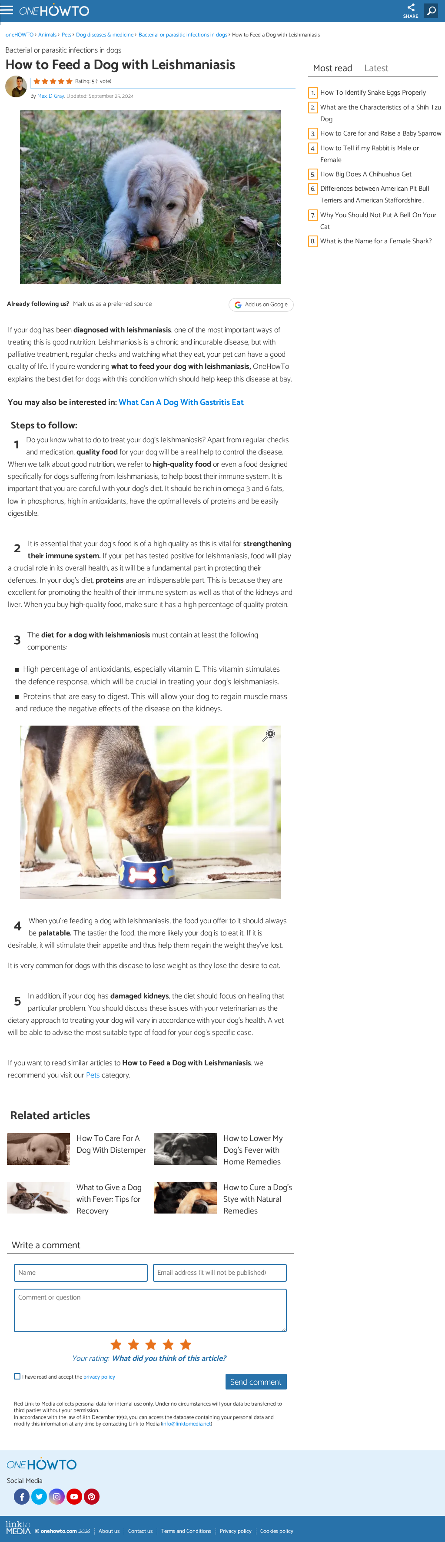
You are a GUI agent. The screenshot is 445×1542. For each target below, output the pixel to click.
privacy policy (99, 1377)
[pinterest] (92, 1496)
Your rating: (90, 1359)
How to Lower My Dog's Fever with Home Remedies (253, 1150)
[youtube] (74, 1496)
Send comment (256, 1382)
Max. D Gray (50, 96)
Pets (66, 35)
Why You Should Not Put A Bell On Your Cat (378, 221)
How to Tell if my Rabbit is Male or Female (369, 154)
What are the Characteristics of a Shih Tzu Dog (380, 113)
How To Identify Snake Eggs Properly (373, 93)
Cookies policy (276, 1531)
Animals (47, 35)
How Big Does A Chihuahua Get (366, 174)
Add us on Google (266, 305)
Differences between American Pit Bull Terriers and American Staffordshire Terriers (374, 194)
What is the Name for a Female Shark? (376, 241)
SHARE (410, 16)
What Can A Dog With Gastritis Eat (181, 402)
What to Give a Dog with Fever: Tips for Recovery (109, 1199)
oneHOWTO (19, 35)
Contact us (140, 1531)
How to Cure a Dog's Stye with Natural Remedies (257, 1199)
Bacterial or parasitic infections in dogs (183, 35)
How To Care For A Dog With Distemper (111, 1145)
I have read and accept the (68, 1377)
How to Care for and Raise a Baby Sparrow (381, 133)
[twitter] (39, 1496)
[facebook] (22, 1496)
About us (109, 1531)
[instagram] (56, 1496)
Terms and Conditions (186, 1531)
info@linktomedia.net (186, 1424)
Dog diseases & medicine (104, 35)
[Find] (432, 10)
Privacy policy (236, 1531)
